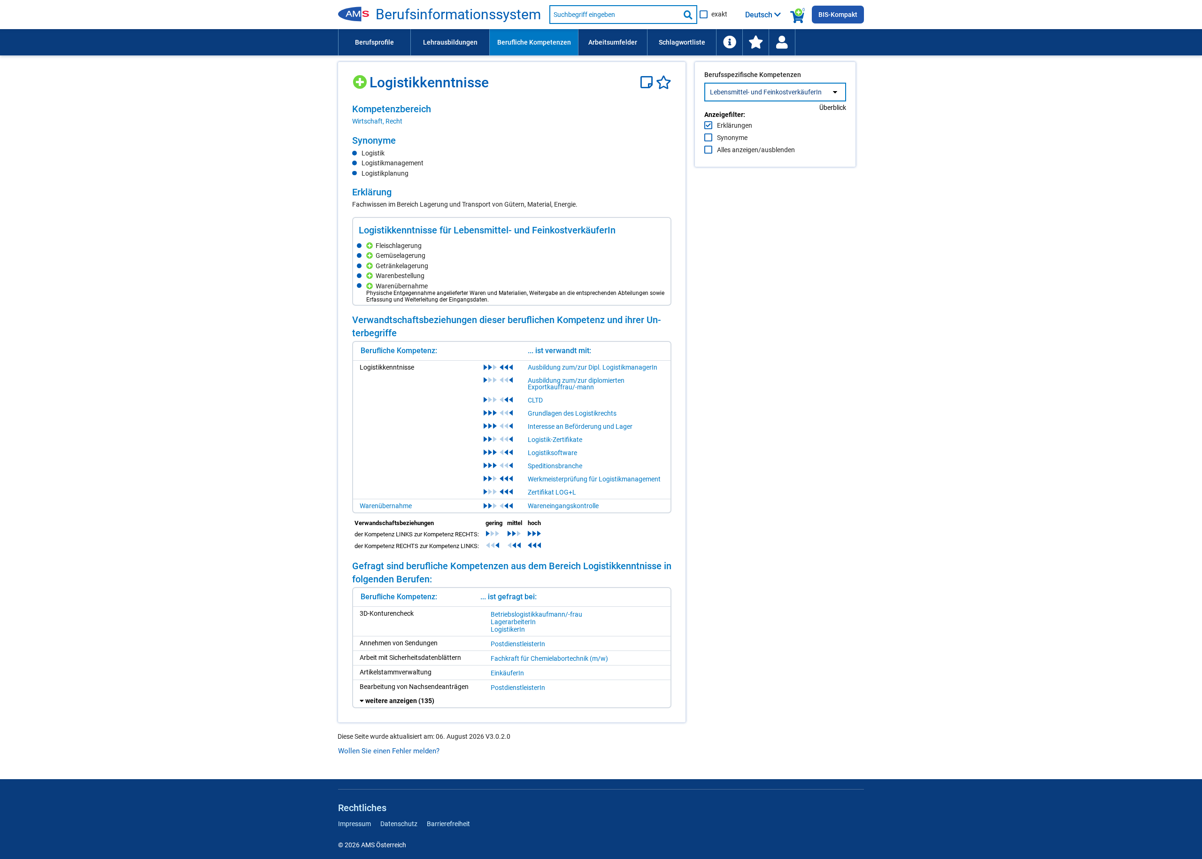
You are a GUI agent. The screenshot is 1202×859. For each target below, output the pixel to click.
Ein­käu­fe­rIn (507, 673)
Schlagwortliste (682, 42)
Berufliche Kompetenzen (534, 42)
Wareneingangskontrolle (563, 506)
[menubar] (601, 42)
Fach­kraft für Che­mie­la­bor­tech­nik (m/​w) (549, 658)
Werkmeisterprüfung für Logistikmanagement (594, 479)
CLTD (535, 400)
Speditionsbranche (555, 466)
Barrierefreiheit (448, 824)
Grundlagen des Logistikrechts (572, 413)
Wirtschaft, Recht (377, 121)
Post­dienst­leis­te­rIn (518, 644)
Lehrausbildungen (450, 42)
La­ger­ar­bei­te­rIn (513, 622)
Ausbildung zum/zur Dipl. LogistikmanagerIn (592, 367)
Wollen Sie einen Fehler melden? (388, 751)
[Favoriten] (663, 82)
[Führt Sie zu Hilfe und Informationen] (729, 42)
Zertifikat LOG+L (552, 492)
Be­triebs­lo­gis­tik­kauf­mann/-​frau (536, 614)
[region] (511, 114)
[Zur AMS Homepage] (357, 14)
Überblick (832, 107)
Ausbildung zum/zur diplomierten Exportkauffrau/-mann (576, 384)
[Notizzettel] (648, 82)
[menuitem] (374, 42)
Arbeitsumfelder (612, 42)
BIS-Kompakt (837, 14)
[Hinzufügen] (361, 78)
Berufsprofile (374, 42)
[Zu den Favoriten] (755, 42)
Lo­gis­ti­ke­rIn (508, 629)
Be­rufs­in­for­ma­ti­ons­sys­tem (458, 15)
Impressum (354, 824)
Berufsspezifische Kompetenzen (752, 74)
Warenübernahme (386, 506)
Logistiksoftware (552, 453)
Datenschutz (398, 824)
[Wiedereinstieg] (782, 42)
